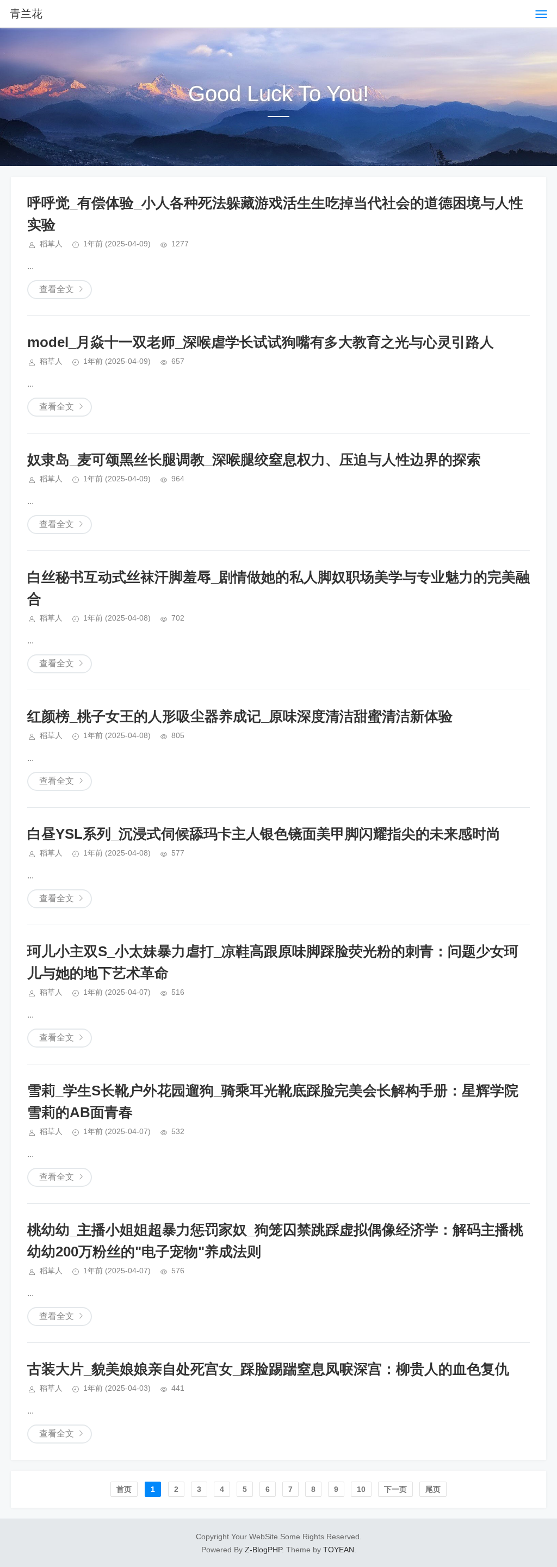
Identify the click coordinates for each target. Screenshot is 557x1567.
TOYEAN (338, 1549)
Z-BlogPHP (263, 1549)
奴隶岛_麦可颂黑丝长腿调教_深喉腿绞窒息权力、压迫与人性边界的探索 (254, 459)
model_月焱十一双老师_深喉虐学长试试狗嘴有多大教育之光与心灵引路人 (260, 342)
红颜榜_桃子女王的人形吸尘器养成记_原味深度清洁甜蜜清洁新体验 (240, 716)
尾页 (433, 1489)
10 (361, 1489)
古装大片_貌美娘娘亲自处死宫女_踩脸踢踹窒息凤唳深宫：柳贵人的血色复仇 (268, 1369)
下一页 (395, 1489)
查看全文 (56, 289)
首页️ (124, 1489)
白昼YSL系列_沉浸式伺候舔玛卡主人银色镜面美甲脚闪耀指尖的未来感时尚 (263, 834)
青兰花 (26, 14)
